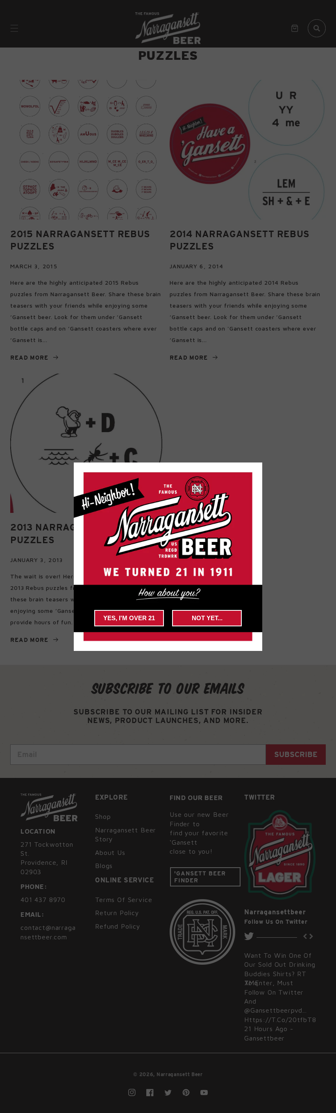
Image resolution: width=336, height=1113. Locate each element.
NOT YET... (207, 617)
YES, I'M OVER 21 (129, 617)
